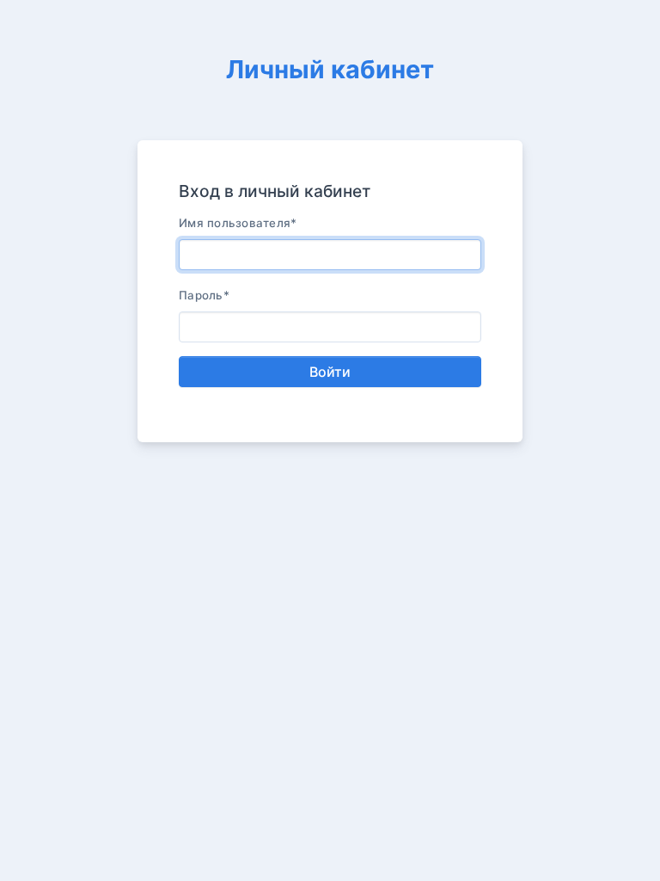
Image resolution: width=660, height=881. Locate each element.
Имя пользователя (238, 223)
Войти (330, 371)
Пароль (204, 295)
